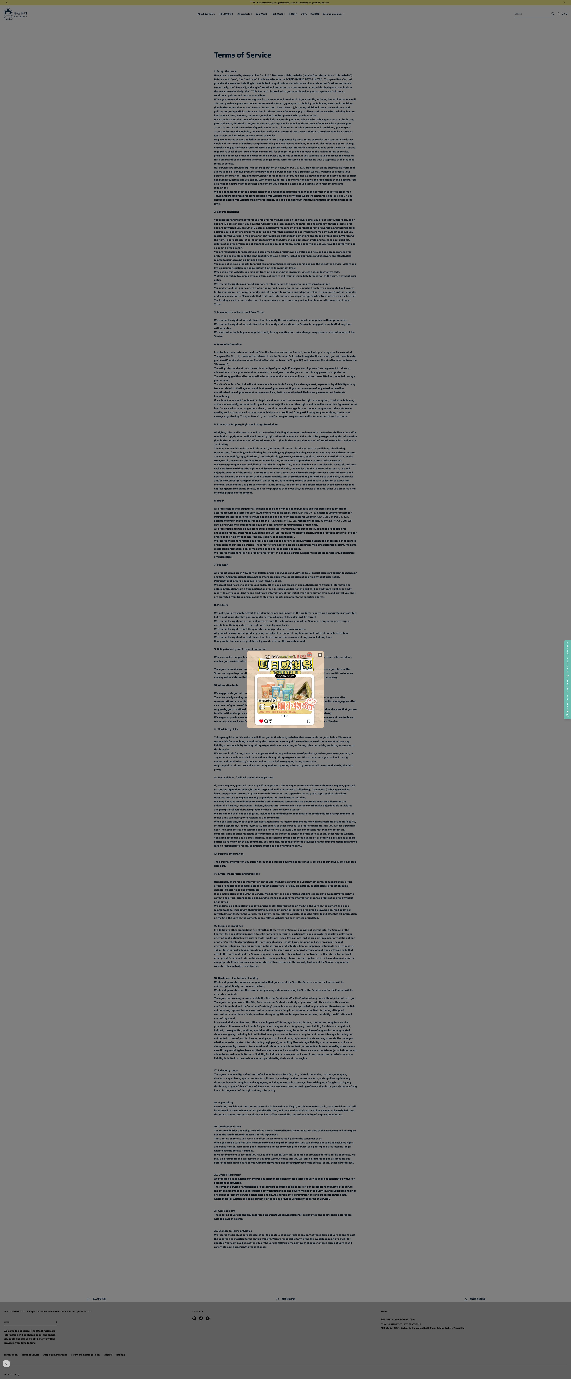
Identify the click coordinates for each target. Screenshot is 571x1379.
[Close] (320, 655)
